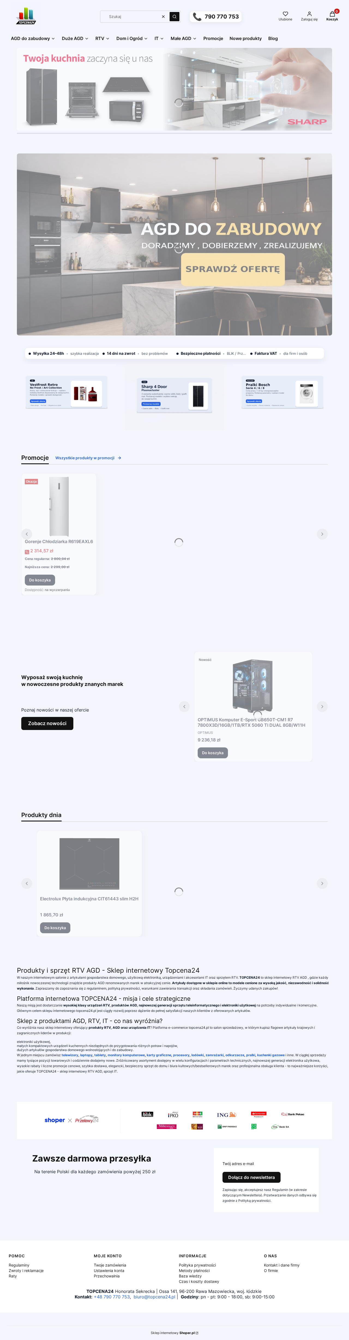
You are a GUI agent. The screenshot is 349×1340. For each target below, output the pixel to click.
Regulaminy (19, 1265)
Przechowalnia (107, 1276)
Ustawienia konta (109, 1270)
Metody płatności (194, 1270)
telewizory (70, 1055)
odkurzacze (234, 1055)
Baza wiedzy (190, 1276)
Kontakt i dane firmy (282, 1265)
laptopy (86, 1055)
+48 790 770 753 (112, 1296)
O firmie (271, 1270)
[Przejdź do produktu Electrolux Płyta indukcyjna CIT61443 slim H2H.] (89, 864)
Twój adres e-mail (238, 1163)
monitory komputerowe (126, 1055)
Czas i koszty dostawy (199, 1281)
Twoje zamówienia (110, 1265)
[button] (174, 16)
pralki (250, 1055)
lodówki (197, 1055)
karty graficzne (159, 1055)
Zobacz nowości (47, 723)
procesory (181, 1055)
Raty (13, 1276)
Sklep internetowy (173, 1333)
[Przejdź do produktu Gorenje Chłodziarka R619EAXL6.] (59, 507)
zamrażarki (215, 1055)
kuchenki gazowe (271, 1055)
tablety (100, 1055)
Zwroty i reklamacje (26, 1270)
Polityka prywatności (197, 1265)
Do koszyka (40, 580)
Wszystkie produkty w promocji (85, 457)
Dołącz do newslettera (251, 1177)
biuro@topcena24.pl (154, 1296)
